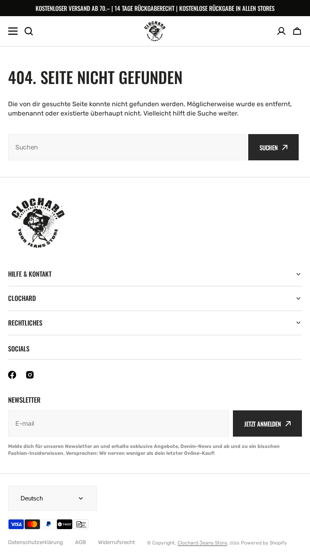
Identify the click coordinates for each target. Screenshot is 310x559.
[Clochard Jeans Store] (155, 31)
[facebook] (12, 375)
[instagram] (30, 375)
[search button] (29, 31)
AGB (80, 542)
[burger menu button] (13, 31)
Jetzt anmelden (262, 423)
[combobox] (127, 147)
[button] (297, 31)
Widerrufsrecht (116, 542)
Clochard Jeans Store (202, 543)
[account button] (281, 31)
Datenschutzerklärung (35, 542)
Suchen (269, 147)
